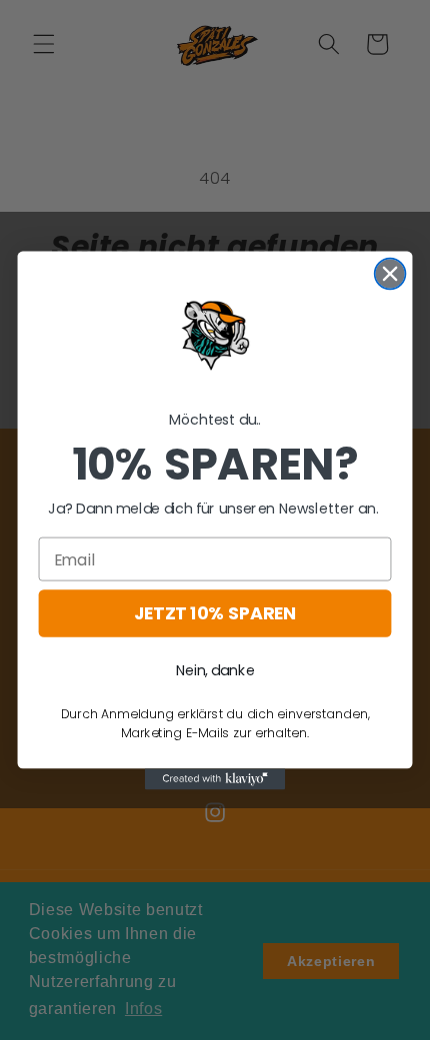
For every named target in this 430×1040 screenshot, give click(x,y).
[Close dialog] (390, 273)
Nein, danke (215, 670)
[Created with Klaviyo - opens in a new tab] (215, 778)
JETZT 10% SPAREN (215, 612)
